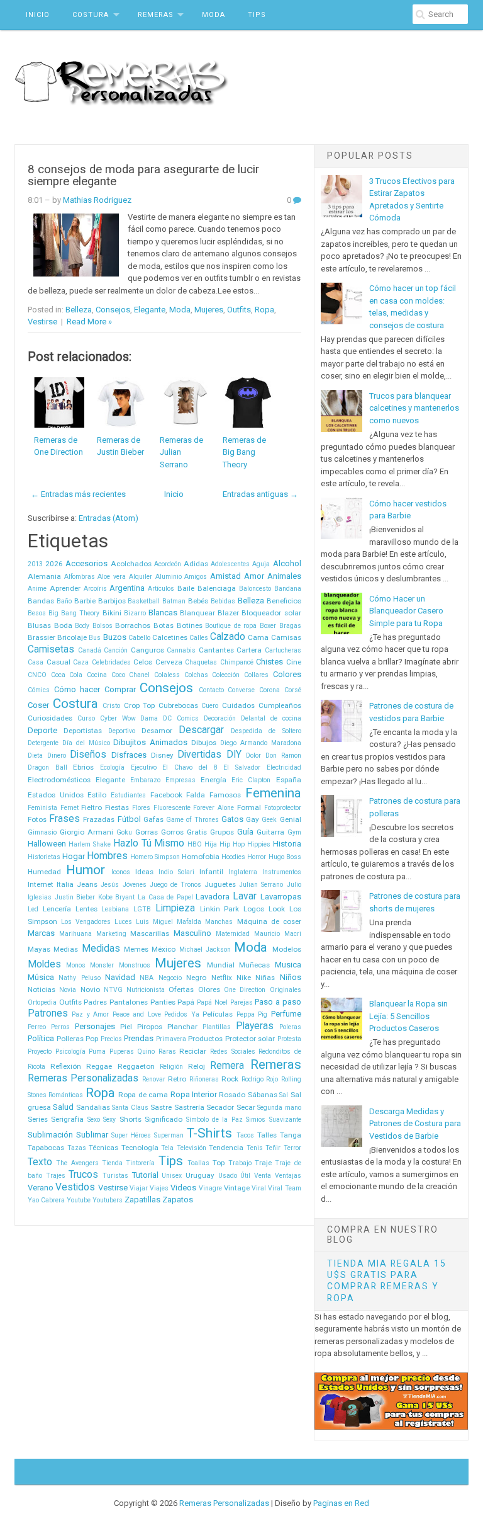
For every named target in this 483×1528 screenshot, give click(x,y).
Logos (253, 908)
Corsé (292, 690)
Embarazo (145, 780)
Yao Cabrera (46, 1200)
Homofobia (200, 856)
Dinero (56, 755)
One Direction (244, 990)
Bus (95, 638)
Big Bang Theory (73, 613)
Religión (171, 1067)
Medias (65, 949)
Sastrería (189, 1107)
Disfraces (129, 755)
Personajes (95, 1026)
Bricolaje (72, 637)
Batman (174, 601)
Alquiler (140, 577)
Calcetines (169, 637)
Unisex (172, 1176)
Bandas (41, 600)
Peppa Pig (251, 1014)
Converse (241, 690)
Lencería (57, 908)
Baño (64, 601)
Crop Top (139, 705)
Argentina (127, 588)
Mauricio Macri (277, 934)
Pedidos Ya (181, 1014)
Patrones (48, 1013)
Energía (213, 779)
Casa (35, 662)
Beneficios (284, 600)
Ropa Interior (193, 1094)
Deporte (42, 730)
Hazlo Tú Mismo (149, 843)
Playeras (255, 1026)
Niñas (265, 977)
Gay (252, 819)
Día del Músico (86, 743)
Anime (37, 588)
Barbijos (112, 600)
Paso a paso (278, 1001)
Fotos (37, 819)
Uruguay (200, 1175)
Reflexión (65, 1066)
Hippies (258, 844)
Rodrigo (253, 1079)
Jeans (87, 884)
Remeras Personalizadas (83, 1078)
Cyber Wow (118, 718)
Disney (162, 755)
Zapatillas (142, 1199)
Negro (196, 977)
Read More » (89, 321)
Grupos (222, 832)
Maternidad (233, 934)
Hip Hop (232, 844)
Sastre (161, 1107)
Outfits (239, 309)
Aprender (65, 588)
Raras (167, 1051)
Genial (290, 819)
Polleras (70, 1038)
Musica (288, 964)
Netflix (221, 977)
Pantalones (128, 1002)
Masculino (192, 933)
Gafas (153, 819)
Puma (97, 1051)
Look (277, 908)
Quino (146, 1051)
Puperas (121, 1051)
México (163, 949)
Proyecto (40, 1051)
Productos (205, 1038)
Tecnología (139, 1147)
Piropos (149, 1026)
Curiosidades (50, 718)
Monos (76, 965)
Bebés (198, 600)
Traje (263, 1162)
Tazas (76, 1148)
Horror (256, 857)
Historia (287, 843)
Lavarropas (280, 896)
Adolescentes (230, 564)
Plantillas (217, 1027)
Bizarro (135, 613)
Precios (111, 1039)
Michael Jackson (205, 949)
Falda (195, 794)
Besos (37, 613)
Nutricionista (145, 990)
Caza (81, 662)
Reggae (99, 1066)
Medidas (101, 948)
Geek (269, 820)
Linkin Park (220, 908)
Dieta (35, 755)
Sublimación (50, 1134)
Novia (67, 990)
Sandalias (93, 1107)
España (288, 779)
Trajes (55, 1176)
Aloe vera (111, 577)
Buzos (114, 637)
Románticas (65, 1095)
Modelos (286, 949)
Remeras (156, 15)
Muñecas (254, 965)
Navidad (120, 977)
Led (33, 909)
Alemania (44, 576)
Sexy (109, 1119)
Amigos (195, 577)
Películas (218, 1014)
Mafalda (189, 922)
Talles (267, 1135)
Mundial (221, 965)
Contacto (211, 690)
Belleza (78, 309)
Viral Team (284, 1188)
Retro (177, 1079)
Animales (284, 576)
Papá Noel (212, 1002)
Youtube (79, 1200)
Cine (293, 662)
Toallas (198, 1163)
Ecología (112, 767)
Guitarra (270, 832)
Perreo (37, 1027)
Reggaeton (136, 1066)
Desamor (157, 730)
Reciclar (192, 1051)
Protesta (289, 1039)
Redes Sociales (232, 1051)
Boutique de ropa (231, 626)
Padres (95, 1002)
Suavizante (285, 1119)
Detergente (43, 743)
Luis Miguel (154, 922)
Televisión (191, 1148)
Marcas (41, 933)
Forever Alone (213, 808)
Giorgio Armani (86, 832)
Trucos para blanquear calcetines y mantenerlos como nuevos (414, 408)
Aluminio (168, 577)
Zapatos (177, 1199)
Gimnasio (42, 832)
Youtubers (107, 1200)
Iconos (120, 872)
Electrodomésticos (59, 779)
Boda (63, 625)
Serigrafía (67, 1119)
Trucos (83, 1174)
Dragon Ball (47, 767)
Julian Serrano (261, 885)
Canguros (147, 650)
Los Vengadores (86, 922)
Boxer (268, 626)
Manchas (219, 922)
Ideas (144, 871)
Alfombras (79, 577)
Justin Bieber (75, 897)
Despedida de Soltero (266, 731)
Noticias (41, 989)
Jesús (110, 885)
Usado (227, 1176)
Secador (220, 1107)
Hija (210, 844)
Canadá (89, 650)
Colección (226, 675)
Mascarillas (149, 933)
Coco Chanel (130, 675)
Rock (229, 1079)
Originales (285, 990)
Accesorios (86, 563)
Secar (245, 1107)
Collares (256, 675)
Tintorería (140, 1163)
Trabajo (240, 1163)
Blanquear (197, 612)
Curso (86, 718)
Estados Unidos (56, 794)
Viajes (159, 1188)
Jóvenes (135, 885)
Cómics (39, 690)
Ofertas (181, 989)
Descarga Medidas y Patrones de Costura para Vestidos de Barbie (415, 1124)
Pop (92, 1038)
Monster (102, 965)
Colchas (196, 675)
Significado (163, 1119)
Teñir (272, 1148)
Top (219, 1162)
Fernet (69, 808)
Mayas (39, 949)
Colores (287, 674)
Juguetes (220, 884)
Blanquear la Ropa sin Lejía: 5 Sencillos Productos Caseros (408, 1016)
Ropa (264, 309)
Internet (40, 884)
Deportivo (121, 731)
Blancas (162, 612)
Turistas (115, 1176)
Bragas (290, 626)
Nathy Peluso (79, 978)
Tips (257, 15)
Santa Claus (130, 1107)
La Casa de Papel (165, 897)
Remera (227, 1065)
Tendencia (226, 1147)
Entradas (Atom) (108, 518)
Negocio (170, 978)
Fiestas (117, 807)
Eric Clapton (250, 780)
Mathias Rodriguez (97, 200)
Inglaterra (242, 872)
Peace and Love (137, 1014)
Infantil (211, 871)
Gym (294, 832)
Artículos (161, 588)
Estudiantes (128, 795)
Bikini (112, 612)
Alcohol (287, 563)
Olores (209, 989)
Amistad (225, 576)
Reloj (196, 1066)
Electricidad (284, 767)
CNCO (37, 675)
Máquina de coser (269, 921)
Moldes (44, 964)
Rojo (272, 1079)
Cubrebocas (178, 705)
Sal (283, 1095)
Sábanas (262, 1094)
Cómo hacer (77, 689)
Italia (65, 884)
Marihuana (75, 934)
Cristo (111, 706)
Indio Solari (176, 872)
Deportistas (83, 730)
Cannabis (181, 650)
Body (82, 626)
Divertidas (199, 754)
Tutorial (145, 1175)
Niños (290, 977)
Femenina (273, 793)
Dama (149, 718)
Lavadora (213, 896)
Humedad (44, 871)
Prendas (138, 1038)
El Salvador (241, 767)
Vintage (237, 1187)
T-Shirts (209, 1133)
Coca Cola (67, 675)
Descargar (201, 730)
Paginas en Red (341, 1503)
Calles (198, 638)
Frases (64, 818)
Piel (126, 1026)
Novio (90, 989)
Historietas (44, 857)
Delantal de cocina (271, 718)
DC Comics (181, 718)
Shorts (130, 1119)
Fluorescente (172, 808)
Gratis (197, 832)
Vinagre (210, 1188)
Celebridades (111, 662)
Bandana (287, 588)
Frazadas (98, 819)
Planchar (182, 1026)
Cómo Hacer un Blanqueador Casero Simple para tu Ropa (406, 611)
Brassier (41, 637)
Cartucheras (283, 650)
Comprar (120, 689)
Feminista (42, 808)
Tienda (112, 1163)
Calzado (227, 636)
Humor (85, 869)
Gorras (146, 832)
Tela (167, 1148)
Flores (141, 808)
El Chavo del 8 (189, 767)
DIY (234, 754)
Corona (269, 690)
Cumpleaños (279, 705)
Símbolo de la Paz (214, 1119)
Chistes (269, 661)
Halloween (47, 843)
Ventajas (288, 1176)
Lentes (86, 908)
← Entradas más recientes (78, 494)
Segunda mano (279, 1107)
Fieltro (91, 807)
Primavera (171, 1039)
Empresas (180, 780)
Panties (162, 1002)
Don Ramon (283, 755)
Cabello (139, 638)
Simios (255, 1119)
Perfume (286, 1013)
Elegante (149, 309)
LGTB (142, 909)
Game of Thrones (192, 820)
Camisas (286, 637)
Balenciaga (216, 588)
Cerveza (168, 662)
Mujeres (208, 309)
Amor (254, 576)
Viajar (139, 1188)
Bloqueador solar (271, 612)
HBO (194, 844)
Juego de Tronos (175, 885)
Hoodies (233, 857)
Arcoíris (95, 588)
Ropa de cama (143, 1094)
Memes (136, 949)
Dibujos (203, 742)
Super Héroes (131, 1135)
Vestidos (75, 1187)
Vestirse (42, 321)
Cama (258, 637)
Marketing (111, 934)
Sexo (93, 1119)
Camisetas (51, 649)
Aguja (261, 564)
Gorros (172, 832)
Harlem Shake (90, 844)
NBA (146, 978)
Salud (63, 1107)
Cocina (97, 675)
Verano (40, 1187)
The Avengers (77, 1163)
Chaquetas (201, 662)
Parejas (241, 1002)
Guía (245, 831)
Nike (243, 977)
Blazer (228, 612)
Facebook (166, 794)
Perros (60, 1027)
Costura (90, 15)
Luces (123, 922)
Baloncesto (255, 588)
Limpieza (175, 908)
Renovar (153, 1079)
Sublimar (92, 1134)
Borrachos (132, 625)
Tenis (255, 1148)
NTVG (113, 990)
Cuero (209, 706)
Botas (163, 625)
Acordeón (167, 564)
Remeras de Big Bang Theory (244, 452)
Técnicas (103, 1147)
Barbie (85, 600)
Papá (185, 1002)
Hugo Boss (285, 857)
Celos (142, 662)
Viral (259, 1188)
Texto (40, 1162)
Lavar (245, 896)
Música (41, 977)
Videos (183, 1187)
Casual (58, 662)
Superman (169, 1135)
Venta (262, 1176)
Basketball (144, 601)
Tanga (290, 1135)
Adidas (196, 563)
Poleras (290, 1027)
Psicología (70, 1051)
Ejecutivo (144, 767)
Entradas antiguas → (260, 494)
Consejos (113, 309)
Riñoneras (204, 1079)
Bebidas (223, 601)
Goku (124, 832)
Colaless (167, 675)
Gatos (232, 819)
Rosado (232, 1094)
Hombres (107, 856)
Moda (213, 15)
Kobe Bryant (116, 897)
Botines (190, 625)
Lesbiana (115, 909)
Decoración (220, 718)
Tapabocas (46, 1147)
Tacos (245, 1135)
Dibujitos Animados (150, 742)
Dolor (253, 755)
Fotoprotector (282, 808)
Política (41, 1038)
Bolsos (102, 626)
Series (38, 1119)
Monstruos (134, 965)
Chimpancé (236, 662)
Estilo (96, 794)
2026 (54, 563)
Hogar (73, 856)
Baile (185, 588)
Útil (245, 1176)
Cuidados (238, 705)
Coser (38, 705)
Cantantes (216, 650)
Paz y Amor (90, 1014)
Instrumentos (281, 872)
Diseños (88, 754)
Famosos (225, 794)
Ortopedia (42, 1002)
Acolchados (131, 563)
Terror (292, 1148)
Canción (116, 650)
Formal (249, 807)
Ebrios (83, 767)
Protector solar (250, 1038)
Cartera (249, 650)
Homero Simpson (155, 857)
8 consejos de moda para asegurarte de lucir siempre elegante (143, 175)
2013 (35, 564)
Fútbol (129, 819)
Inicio (38, 15)
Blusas (39, 625)
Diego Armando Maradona (260, 743)
